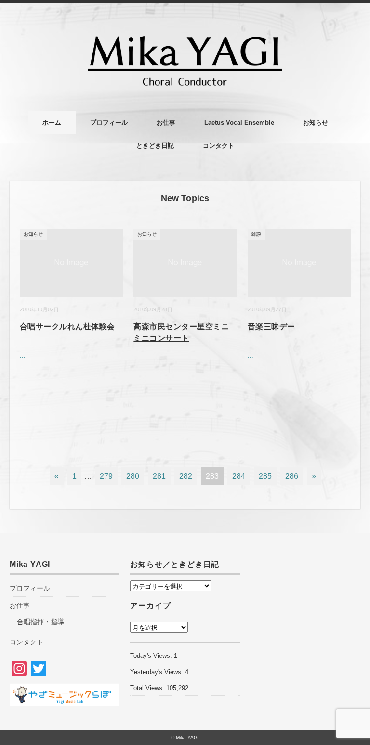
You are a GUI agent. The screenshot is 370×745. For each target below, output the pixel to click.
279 (106, 476)
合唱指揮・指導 (40, 622)
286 (291, 476)
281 (159, 476)
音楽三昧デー (271, 326)
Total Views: (148, 688)
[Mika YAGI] (185, 29)
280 (132, 476)
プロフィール (109, 122)
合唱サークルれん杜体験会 (67, 326)
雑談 (256, 234)
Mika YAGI (187, 737)
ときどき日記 (155, 145)
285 (265, 476)
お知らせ (315, 122)
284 (238, 476)
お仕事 (166, 122)
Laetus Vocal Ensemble (239, 122)
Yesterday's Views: (157, 672)
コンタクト (218, 145)
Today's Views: (152, 655)
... (23, 355)
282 (185, 476)
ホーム (51, 122)
